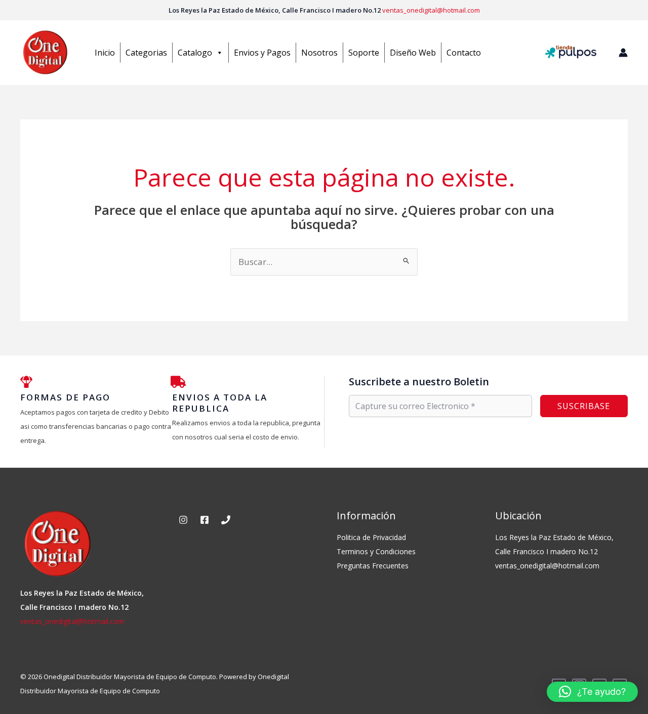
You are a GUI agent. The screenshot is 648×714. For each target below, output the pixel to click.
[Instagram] (183, 519)
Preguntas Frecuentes (373, 565)
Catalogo (195, 52)
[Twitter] (225, 519)
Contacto (464, 52)
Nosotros (319, 52)
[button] (592, 692)
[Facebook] (204, 519)
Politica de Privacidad (371, 537)
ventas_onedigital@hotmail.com (431, 10)
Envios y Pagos (262, 52)
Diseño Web (413, 52)
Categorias (146, 52)
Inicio (105, 52)
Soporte (363, 52)
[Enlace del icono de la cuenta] (623, 52)
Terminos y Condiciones (376, 551)
